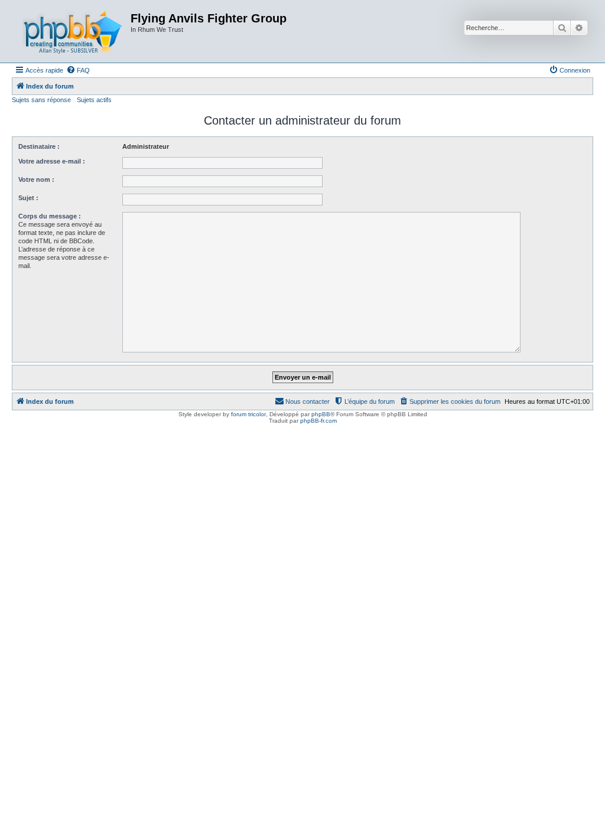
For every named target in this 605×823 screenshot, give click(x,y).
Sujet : (28, 197)
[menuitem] (78, 70)
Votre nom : (36, 179)
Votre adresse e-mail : (51, 161)
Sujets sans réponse (41, 99)
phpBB (320, 414)
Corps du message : (49, 216)
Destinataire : (39, 146)
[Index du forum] (73, 31)
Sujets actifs (94, 99)
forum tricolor (248, 414)
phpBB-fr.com (318, 420)
